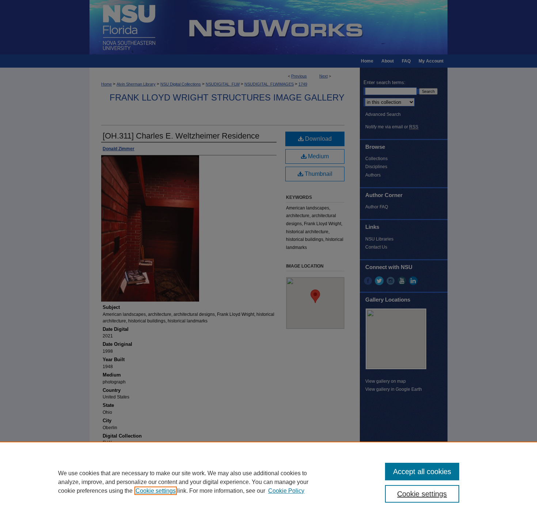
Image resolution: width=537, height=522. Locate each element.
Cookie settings (156, 491)
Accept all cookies (422, 472)
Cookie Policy (286, 491)
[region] (268, 482)
